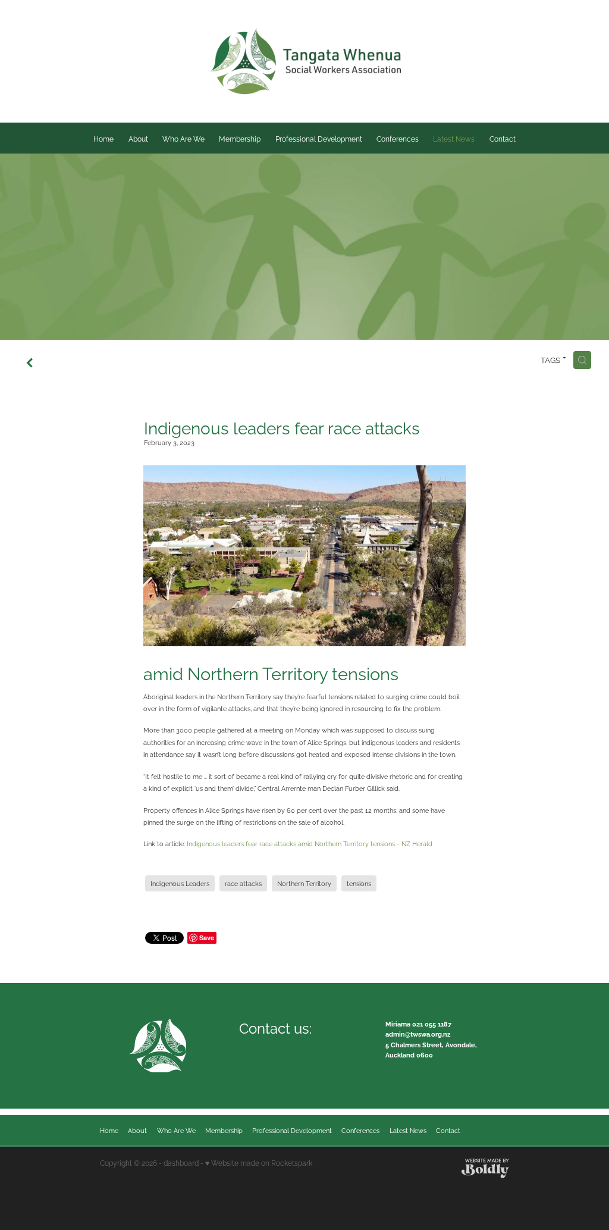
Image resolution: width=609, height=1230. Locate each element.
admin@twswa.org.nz (417, 1033)
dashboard (181, 1162)
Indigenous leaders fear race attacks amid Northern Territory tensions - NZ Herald (309, 843)
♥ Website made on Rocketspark (258, 1162)
